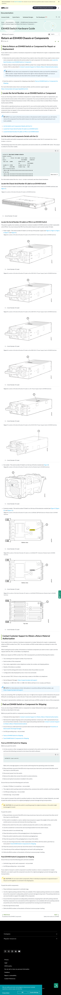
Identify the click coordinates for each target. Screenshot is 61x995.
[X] (8, 951)
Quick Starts (16, 17)
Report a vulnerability (10, 975)
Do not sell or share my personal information (16, 969)
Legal (5, 963)
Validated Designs (28, 17)
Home (3, 22)
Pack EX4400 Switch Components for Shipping (23, 843)
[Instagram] (12, 951)
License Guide (5, 17)
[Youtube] (19, 951)
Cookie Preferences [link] (9, 978)
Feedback (7, 972)
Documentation (7, 13)
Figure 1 (3, 188)
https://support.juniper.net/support (27, 680)
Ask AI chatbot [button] (18, 1)
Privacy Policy (5, 992)
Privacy (6, 959)
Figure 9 (53, 508)
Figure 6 (14, 232)
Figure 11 (10, 510)
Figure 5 (7, 232)
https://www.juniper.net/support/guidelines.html (14, 89)
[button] (56, 985)
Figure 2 (48, 230)
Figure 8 (46, 465)
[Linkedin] (15, 951)
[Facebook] (5, 951)
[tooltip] (49, 34)
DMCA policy (8, 966)
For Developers (41, 17)
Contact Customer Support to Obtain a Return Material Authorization (39, 67)
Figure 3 (53, 230)
